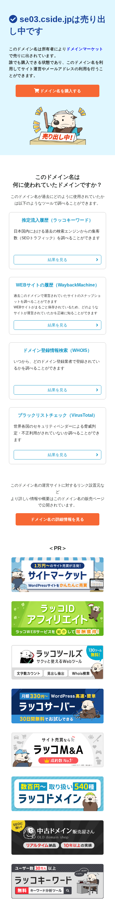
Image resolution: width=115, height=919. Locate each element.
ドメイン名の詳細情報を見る (57, 519)
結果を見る (57, 259)
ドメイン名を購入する (60, 91)
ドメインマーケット (84, 49)
